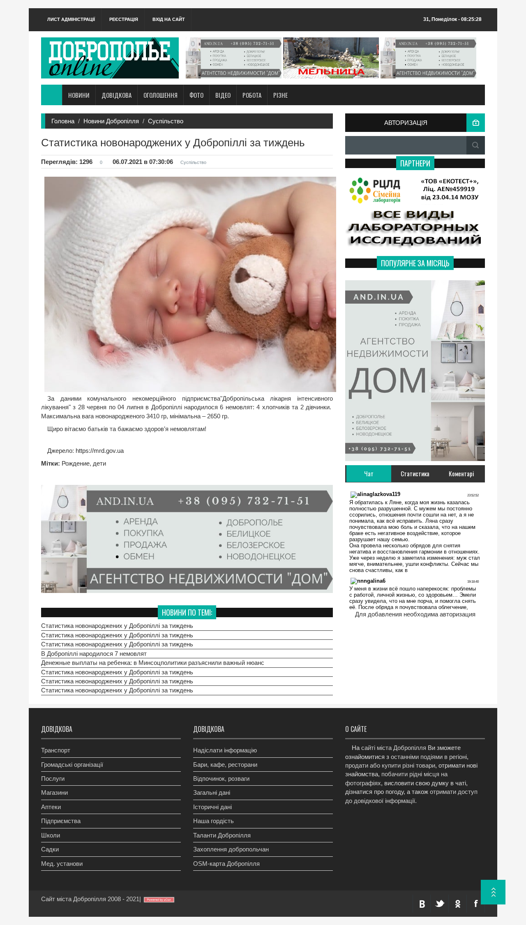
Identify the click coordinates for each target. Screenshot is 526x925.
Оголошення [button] (160, 94)
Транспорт (55, 750)
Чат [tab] (369, 473)
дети (99, 463)
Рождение (76, 463)
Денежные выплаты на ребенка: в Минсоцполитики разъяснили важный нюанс (152, 662)
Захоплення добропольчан (231, 849)
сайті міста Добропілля (393, 747)
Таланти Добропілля (222, 835)
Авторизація (405, 122)
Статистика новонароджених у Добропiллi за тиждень (117, 625)
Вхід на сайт (168, 19)
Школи (50, 835)
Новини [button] (79, 94)
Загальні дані (211, 792)
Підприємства (61, 820)
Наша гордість (213, 820)
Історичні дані (212, 806)
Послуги (53, 778)
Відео (223, 94)
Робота (251, 94)
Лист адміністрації (71, 19)
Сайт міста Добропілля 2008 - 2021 (90, 898)
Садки (50, 849)
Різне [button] (280, 94)
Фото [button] (196, 94)
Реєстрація (123, 19)
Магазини (54, 792)
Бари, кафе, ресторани (225, 764)
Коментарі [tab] (461, 473)
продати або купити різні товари (390, 765)
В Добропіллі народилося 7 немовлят (94, 653)
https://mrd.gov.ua (99, 450)
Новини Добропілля (111, 121)
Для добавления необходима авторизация (415, 614)
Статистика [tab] (415, 473)
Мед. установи (62, 863)
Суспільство (165, 121)
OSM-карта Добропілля (226, 863)
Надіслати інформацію (225, 750)
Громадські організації (72, 764)
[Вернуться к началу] (493, 892)
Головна (62, 121)
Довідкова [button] (117, 94)
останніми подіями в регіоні (429, 756)
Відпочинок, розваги (221, 778)
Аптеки (51, 806)
